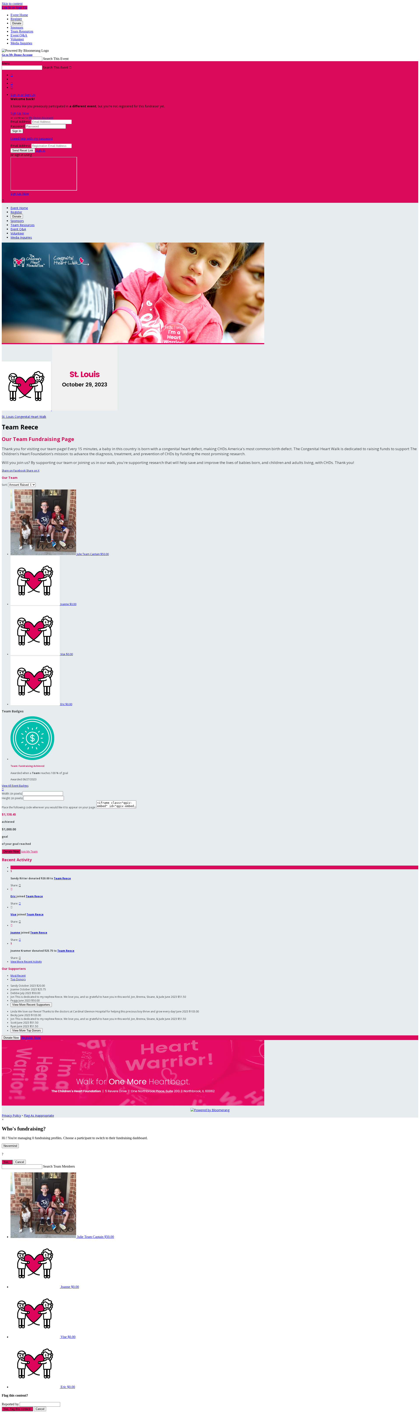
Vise (13, 914)
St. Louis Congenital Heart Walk (24, 417)
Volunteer (17, 39)
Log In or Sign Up (14, 7)
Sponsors (16, 27)
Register (16, 19)
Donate (16, 23)
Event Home (19, 15)
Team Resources (21, 31)
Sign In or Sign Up (22, 95)
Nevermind (10, 1145)
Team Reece (62, 878)
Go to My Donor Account (17, 54)
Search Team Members (59, 1166)
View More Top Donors (26, 1030)
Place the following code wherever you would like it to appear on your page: (49, 807)
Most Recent (18, 975)
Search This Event (55, 59)
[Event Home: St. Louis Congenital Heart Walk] (84, 409)
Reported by (10, 1404)
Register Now (31, 1037)
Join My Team (29, 851)
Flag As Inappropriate (39, 1115)
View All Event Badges (15, 786)
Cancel (19, 1162)
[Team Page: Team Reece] (27, 409)
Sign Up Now (19, 113)
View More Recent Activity (26, 961)
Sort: (4, 485)
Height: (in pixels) (12, 798)
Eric (13, 896)
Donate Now (11, 851)
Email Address (20, 122)
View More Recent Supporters (31, 1004)
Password (17, 126)
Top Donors (18, 979)
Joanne (15, 932)
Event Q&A (18, 35)
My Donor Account (41, 117)
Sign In (40, 150)
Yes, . (7, 1162)
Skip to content (12, 3)
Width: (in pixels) (12, 793)
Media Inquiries (21, 43)
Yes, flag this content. (17, 1409)
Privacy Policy (11, 1115)
